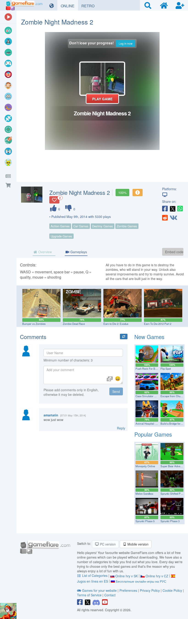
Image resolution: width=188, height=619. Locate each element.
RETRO (89, 5)
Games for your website (99, 590)
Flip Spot (165, 368)
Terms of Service (89, 595)
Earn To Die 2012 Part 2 (157, 324)
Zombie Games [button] (127, 226)
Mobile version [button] (138, 544)
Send (116, 391)
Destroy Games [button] (102, 226)
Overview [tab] (44, 252)
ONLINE (69, 5)
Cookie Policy (172, 590)
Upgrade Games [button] (61, 236)
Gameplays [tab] (78, 252)
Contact (110, 595)
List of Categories (94, 575)
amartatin (51, 415)
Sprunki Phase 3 (170, 521)
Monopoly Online (145, 466)
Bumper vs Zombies (34, 324)
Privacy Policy (150, 590)
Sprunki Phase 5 (145, 521)
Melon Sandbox (144, 493)
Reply (121, 428)
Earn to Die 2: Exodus (115, 324)
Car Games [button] (80, 226)
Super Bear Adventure (173, 466)
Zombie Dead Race (74, 324)
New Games (149, 337)
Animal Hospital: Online (149, 423)
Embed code (174, 252)
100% (122, 192)
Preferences (128, 590)
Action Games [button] (60, 226)
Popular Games (153, 434)
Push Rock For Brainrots (149, 368)
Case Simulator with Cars (150, 396)
